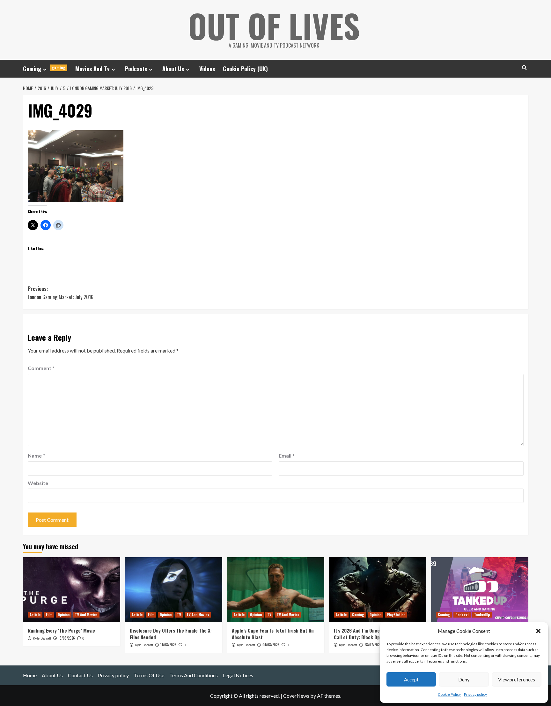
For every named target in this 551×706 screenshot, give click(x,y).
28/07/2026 (372, 644)
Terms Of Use (149, 675)
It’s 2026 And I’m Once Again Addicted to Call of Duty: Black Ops (376, 634)
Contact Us (80, 675)
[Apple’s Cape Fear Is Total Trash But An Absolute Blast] (275, 589)
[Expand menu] (44, 69)
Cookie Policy (449, 694)
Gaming (44, 69)
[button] (538, 631)
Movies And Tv (92, 69)
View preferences (516, 679)
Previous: (60, 293)
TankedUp (482, 614)
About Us (173, 69)
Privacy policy (475, 694)
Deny (464, 679)
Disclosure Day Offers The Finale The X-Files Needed (171, 634)
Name (36, 455)
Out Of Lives (274, 25)
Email (287, 455)
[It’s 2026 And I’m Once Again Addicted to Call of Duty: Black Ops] (377, 589)
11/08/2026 (168, 644)
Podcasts (136, 69)
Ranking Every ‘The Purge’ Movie (61, 630)
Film (49, 614)
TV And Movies (86, 614)
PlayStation (396, 614)
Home (30, 675)
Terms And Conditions (193, 675)
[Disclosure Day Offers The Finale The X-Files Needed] (173, 589)
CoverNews (296, 696)
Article (35, 614)
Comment (41, 368)
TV (179, 614)
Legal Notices (238, 675)
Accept (411, 679)
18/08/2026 (66, 638)
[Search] (524, 67)
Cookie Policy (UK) (245, 69)
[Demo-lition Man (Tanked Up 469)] (479, 589)
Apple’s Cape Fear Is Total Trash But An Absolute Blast (273, 634)
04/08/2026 (270, 644)
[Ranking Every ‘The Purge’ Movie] (71, 589)
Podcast (462, 614)
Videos (207, 69)
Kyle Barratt (42, 638)
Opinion (64, 614)
